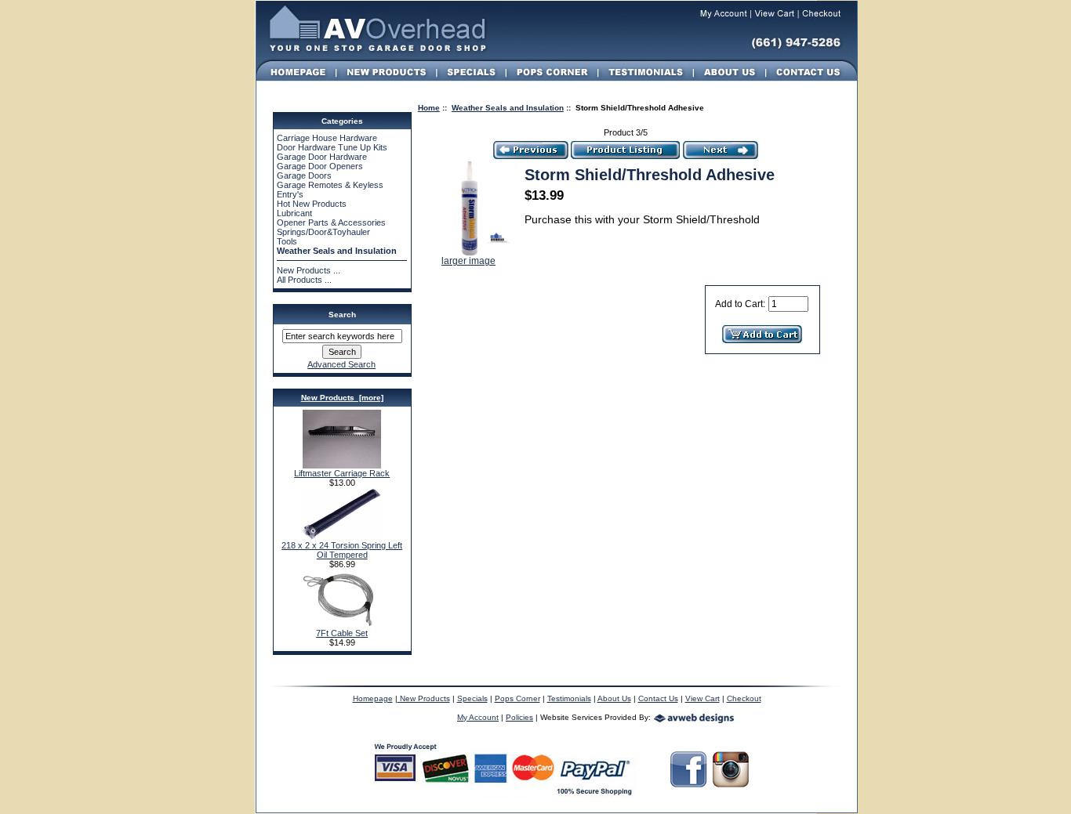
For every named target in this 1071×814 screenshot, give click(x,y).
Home (429, 107)
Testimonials (569, 698)
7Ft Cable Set (342, 633)
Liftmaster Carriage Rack (342, 473)
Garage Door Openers (320, 166)
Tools (287, 241)
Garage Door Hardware (322, 156)
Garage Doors (304, 175)
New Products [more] (342, 397)
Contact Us (658, 698)
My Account (478, 717)
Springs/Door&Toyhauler (323, 232)
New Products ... (308, 270)
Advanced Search (341, 364)
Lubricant (294, 213)
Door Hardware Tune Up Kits (332, 147)
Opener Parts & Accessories (331, 222)
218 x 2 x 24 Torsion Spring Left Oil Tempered (341, 550)
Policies (519, 717)
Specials (472, 698)
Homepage (373, 698)
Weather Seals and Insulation (508, 107)
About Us (614, 698)
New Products (424, 698)
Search (342, 314)
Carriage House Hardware (327, 138)
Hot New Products (312, 203)
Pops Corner (517, 698)
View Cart (702, 698)
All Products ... (304, 279)
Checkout (744, 698)
